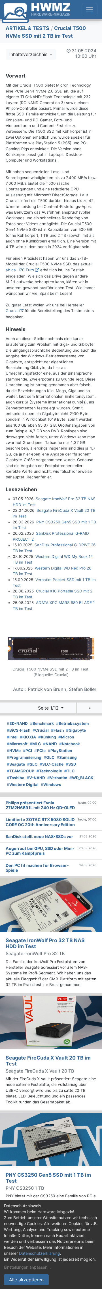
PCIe (40, 750)
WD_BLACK (81, 777)
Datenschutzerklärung (39, 1253)
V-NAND (36, 777)
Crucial (12, 310)
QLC (49, 757)
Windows (51, 784)
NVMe (14, 750)
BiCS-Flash (18, 730)
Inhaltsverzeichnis (29, 54)
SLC (32, 764)
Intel (12, 737)
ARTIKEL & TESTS (27, 28)
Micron (66, 737)
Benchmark (42, 723)
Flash (57, 730)
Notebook (69, 744)
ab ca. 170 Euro (20, 270)
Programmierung (24, 757)
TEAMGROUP (20, 771)
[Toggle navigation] (89, 9)
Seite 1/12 (49, 708)
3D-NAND (17, 723)
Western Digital (23, 784)
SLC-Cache (51, 764)
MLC (35, 744)
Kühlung (47, 737)
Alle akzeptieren (26, 1279)
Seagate (16, 764)
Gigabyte (76, 730)
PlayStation (60, 750)
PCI (27, 750)
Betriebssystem (72, 723)
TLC (69, 771)
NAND (50, 744)
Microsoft (17, 744)
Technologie (49, 771)
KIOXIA (28, 737)
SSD (71, 764)
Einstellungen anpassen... (27, 1267)
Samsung (67, 757)
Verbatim (57, 777)
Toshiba (15, 777)
